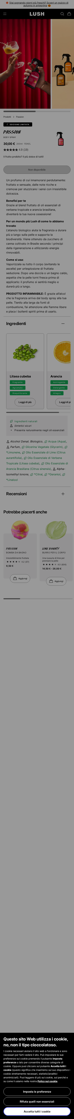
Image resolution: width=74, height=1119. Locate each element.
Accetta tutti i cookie (37, 1111)
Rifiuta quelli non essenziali (37, 1101)
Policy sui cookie (47, 1081)
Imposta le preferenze (37, 1091)
